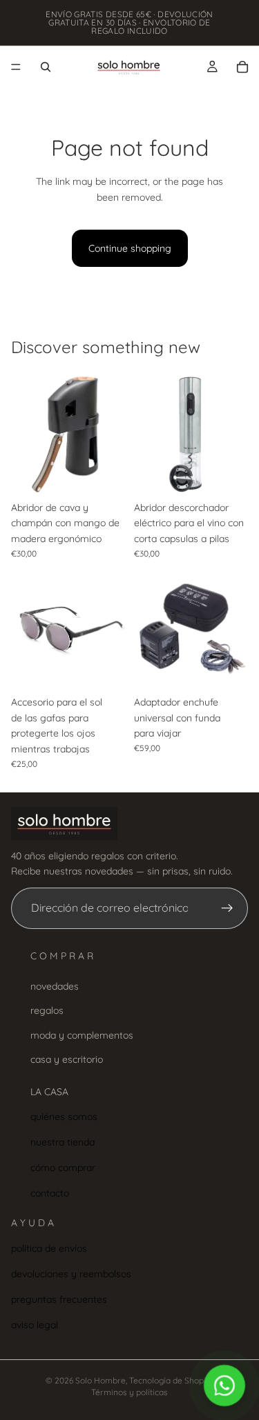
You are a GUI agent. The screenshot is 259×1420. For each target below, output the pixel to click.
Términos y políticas (129, 1392)
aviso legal (34, 1325)
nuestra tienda (62, 1142)
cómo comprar (62, 1167)
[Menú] (16, 67)
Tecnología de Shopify (171, 1380)
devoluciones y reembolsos (71, 1274)
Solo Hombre (100, 1380)
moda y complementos (81, 1035)
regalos (47, 1010)
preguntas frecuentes (59, 1299)
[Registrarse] (227, 908)
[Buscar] (45, 67)
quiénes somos (63, 1116)
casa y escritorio (66, 1059)
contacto (49, 1193)
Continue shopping (129, 248)
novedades (54, 986)
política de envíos (49, 1248)
